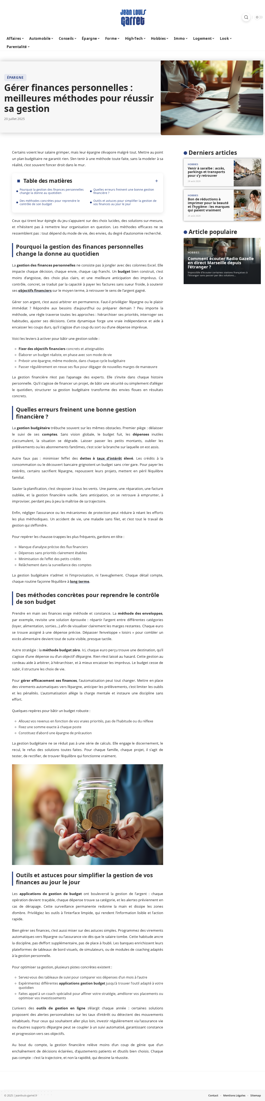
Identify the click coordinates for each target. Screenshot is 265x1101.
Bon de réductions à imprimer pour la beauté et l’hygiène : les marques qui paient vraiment (209, 205)
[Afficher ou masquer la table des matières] (115, 180)
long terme (79, 581)
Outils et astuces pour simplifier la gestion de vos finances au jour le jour (125, 202)
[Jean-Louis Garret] (132, 17)
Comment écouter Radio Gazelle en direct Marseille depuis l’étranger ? (221, 263)
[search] (246, 17)
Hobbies (193, 164)
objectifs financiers (35, 290)
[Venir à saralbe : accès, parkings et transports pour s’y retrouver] (247, 173)
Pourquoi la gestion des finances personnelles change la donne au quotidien (52, 191)
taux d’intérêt (109, 458)
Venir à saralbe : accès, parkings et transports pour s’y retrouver (206, 172)
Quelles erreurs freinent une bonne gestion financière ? (123, 191)
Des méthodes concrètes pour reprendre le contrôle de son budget (50, 202)
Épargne (15, 77)
